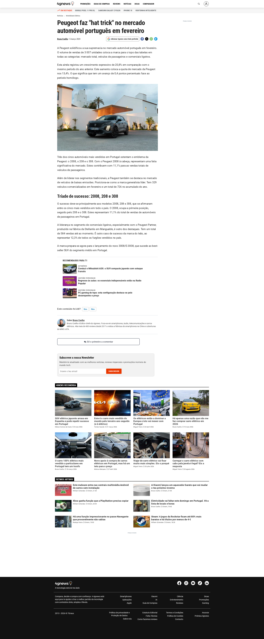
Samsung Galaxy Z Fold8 (109, 10)
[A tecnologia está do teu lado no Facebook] (179, 583)
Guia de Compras (150, 603)
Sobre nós (127, 619)
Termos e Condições (174, 613)
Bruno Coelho (62, 39)
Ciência (180, 596)
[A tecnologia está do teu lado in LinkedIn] (207, 583)
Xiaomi (154, 596)
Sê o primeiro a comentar (100, 342)
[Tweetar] (146, 39)
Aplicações (127, 600)
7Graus (71, 613)
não (93, 309)
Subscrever (113, 371)
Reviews (116, 4)
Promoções (85, 4)
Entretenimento (176, 600)
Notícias (127, 4)
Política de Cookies (175, 616)
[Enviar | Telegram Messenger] (155, 39)
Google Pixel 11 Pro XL (85, 10)
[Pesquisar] (199, 4)
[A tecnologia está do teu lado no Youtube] (193, 583)
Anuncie (205, 613)
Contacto (179, 619)
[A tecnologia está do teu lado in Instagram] (186, 583)
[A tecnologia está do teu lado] (66, 3)
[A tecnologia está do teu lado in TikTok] (200, 583)
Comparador (148, 4)
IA (156, 600)
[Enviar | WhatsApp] (151, 39)
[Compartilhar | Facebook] (142, 39)
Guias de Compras (102, 4)
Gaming (205, 603)
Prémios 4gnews (202, 616)
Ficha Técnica (151, 616)
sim (85, 309)
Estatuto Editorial (149, 613)
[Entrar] (206, 3)
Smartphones (126, 596)
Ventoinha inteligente (145, 10)
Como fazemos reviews (147, 619)
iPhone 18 (128, 10)
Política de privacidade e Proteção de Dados (119, 614)
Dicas (137, 4)
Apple (129, 603)
